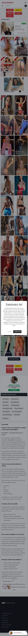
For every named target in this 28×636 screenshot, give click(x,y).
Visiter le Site (18, 331)
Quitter (9, 331)
